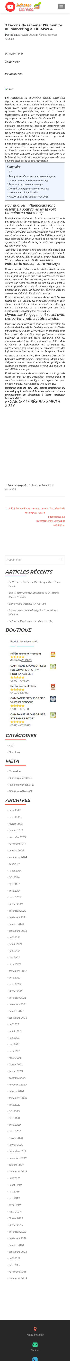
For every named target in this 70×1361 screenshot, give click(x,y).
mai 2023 (14, 957)
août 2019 (14, 1178)
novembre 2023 (18, 917)
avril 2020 (15, 1124)
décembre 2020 (17, 1077)
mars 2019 (15, 1211)
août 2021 (14, 1024)
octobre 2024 (16, 850)
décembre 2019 (17, 1151)
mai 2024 (14, 883)
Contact (35, 1350)
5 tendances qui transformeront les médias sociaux (50, 520)
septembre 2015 (18, 1278)
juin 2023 (14, 950)
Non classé (14, 752)
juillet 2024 (15, 870)
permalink (10, 489)
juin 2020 (14, 1111)
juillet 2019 (15, 1184)
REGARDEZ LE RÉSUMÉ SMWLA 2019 (28, 196)
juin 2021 (14, 1037)
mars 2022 (15, 984)
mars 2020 (15, 1131)
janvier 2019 (16, 1224)
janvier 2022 (16, 990)
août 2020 (14, 1104)
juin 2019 (14, 1191)
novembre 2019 (18, 1158)
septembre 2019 (18, 1171)
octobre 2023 (16, 924)
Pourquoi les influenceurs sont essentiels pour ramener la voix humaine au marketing (32, 178)
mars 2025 (15, 817)
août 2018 (14, 1258)
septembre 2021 (18, 1017)
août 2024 (14, 863)
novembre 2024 (18, 843)
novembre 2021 (18, 1004)
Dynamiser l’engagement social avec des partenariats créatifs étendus (29, 190)
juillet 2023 (15, 944)
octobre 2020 (16, 1091)
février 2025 (16, 823)
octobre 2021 (16, 1010)
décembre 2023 (17, 910)
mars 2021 (15, 1057)
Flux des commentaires (21, 784)
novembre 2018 (18, 1238)
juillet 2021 (15, 1030)
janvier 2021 (16, 1071)
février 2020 (16, 1137)
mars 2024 (15, 897)
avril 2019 (15, 1204)
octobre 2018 (16, 1244)
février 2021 (16, 1064)
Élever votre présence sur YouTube (27, 603)
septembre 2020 (18, 1097)
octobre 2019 (16, 1164)
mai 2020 (14, 1117)
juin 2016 (14, 1265)
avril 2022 (15, 977)
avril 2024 (15, 890)
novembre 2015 (18, 1271)
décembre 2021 (17, 997)
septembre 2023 (18, 930)
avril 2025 (15, 810)
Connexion (15, 771)
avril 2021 (15, 1051)
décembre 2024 (17, 837)
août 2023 (14, 937)
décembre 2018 (17, 1231)
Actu (34, 485)
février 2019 (16, 1218)
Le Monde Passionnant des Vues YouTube (31, 621)
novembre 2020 (18, 1084)
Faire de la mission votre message (26, 184)
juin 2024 (14, 877)
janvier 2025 (16, 830)
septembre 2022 (18, 970)
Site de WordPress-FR (20, 791)
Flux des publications (20, 777)
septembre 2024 (18, 857)
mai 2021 (14, 1044)
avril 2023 (15, 964)
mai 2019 (14, 1198)
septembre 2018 (18, 1251)
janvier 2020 (16, 1144)
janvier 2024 (16, 903)
